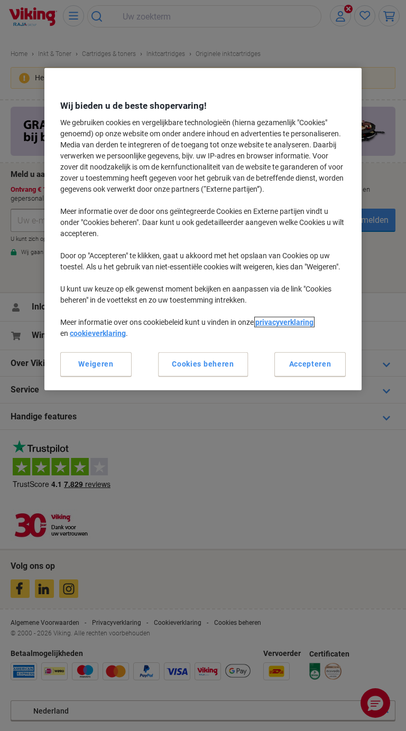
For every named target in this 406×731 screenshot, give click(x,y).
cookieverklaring (98, 333)
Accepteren (310, 364)
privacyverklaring (284, 322)
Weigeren (96, 364)
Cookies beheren (203, 364)
